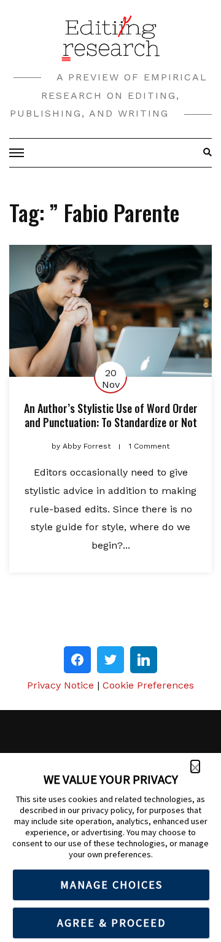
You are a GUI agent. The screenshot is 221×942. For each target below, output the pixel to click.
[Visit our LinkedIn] (143, 659)
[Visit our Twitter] (110, 659)
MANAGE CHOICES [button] (111, 885)
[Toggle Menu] (18, 152)
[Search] (204, 153)
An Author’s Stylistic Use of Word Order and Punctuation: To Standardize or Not (111, 415)
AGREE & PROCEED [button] (111, 923)
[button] (195, 766)
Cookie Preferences (148, 685)
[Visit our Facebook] (77, 659)
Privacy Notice (60, 685)
